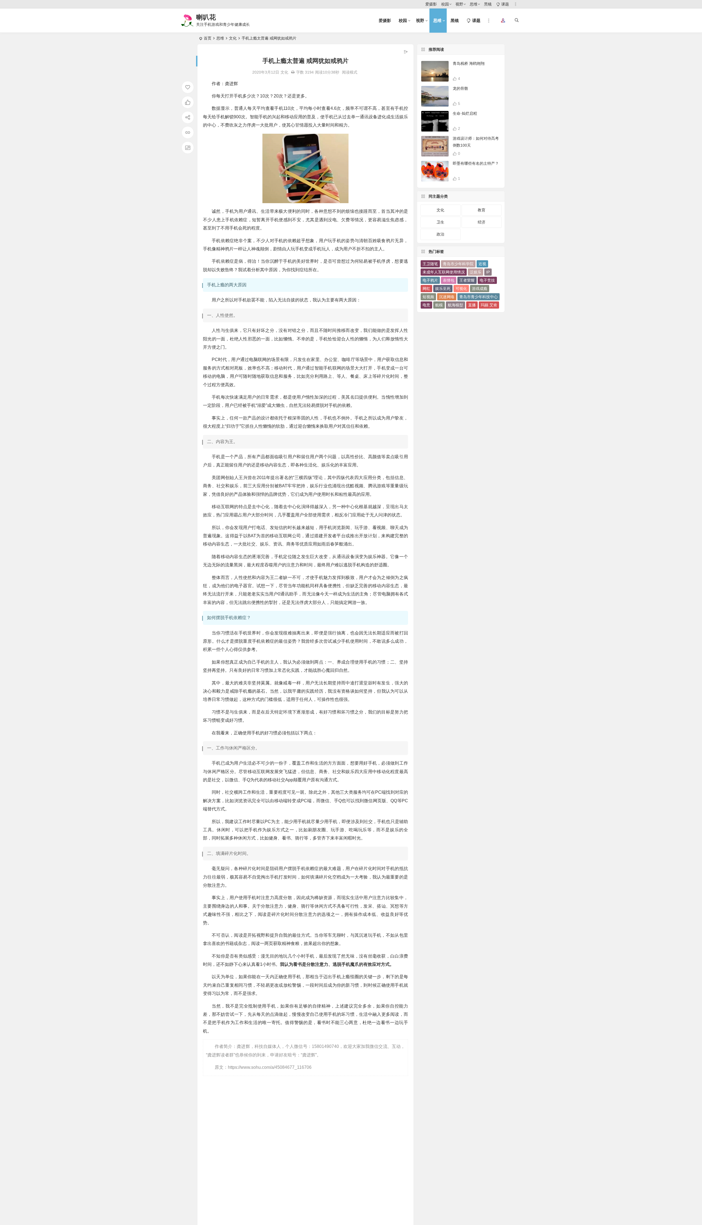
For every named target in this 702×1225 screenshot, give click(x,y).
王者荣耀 (467, 280)
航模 (439, 305)
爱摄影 (431, 4)
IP (488, 272)
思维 (473, 4)
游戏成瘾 (479, 288)
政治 (440, 234)
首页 (207, 38)
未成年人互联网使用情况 (444, 272)
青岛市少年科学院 (458, 264)
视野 (459, 4)
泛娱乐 (475, 272)
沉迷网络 (446, 297)
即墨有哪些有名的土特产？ (476, 163)
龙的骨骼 (460, 88)
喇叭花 (206, 17)
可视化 (461, 288)
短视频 (428, 297)
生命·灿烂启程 (465, 113)
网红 (426, 288)
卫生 (440, 222)
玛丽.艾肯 (489, 305)
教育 (481, 210)
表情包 (448, 280)
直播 (472, 305)
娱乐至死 (443, 288)
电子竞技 (487, 280)
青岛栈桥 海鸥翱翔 (469, 63)
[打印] (293, 72)
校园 (445, 4)
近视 (482, 264)
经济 (481, 222)
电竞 (426, 305)
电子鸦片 (430, 280)
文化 (233, 38)
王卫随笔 (430, 264)
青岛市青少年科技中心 (478, 297)
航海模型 (455, 305)
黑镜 (488, 4)
